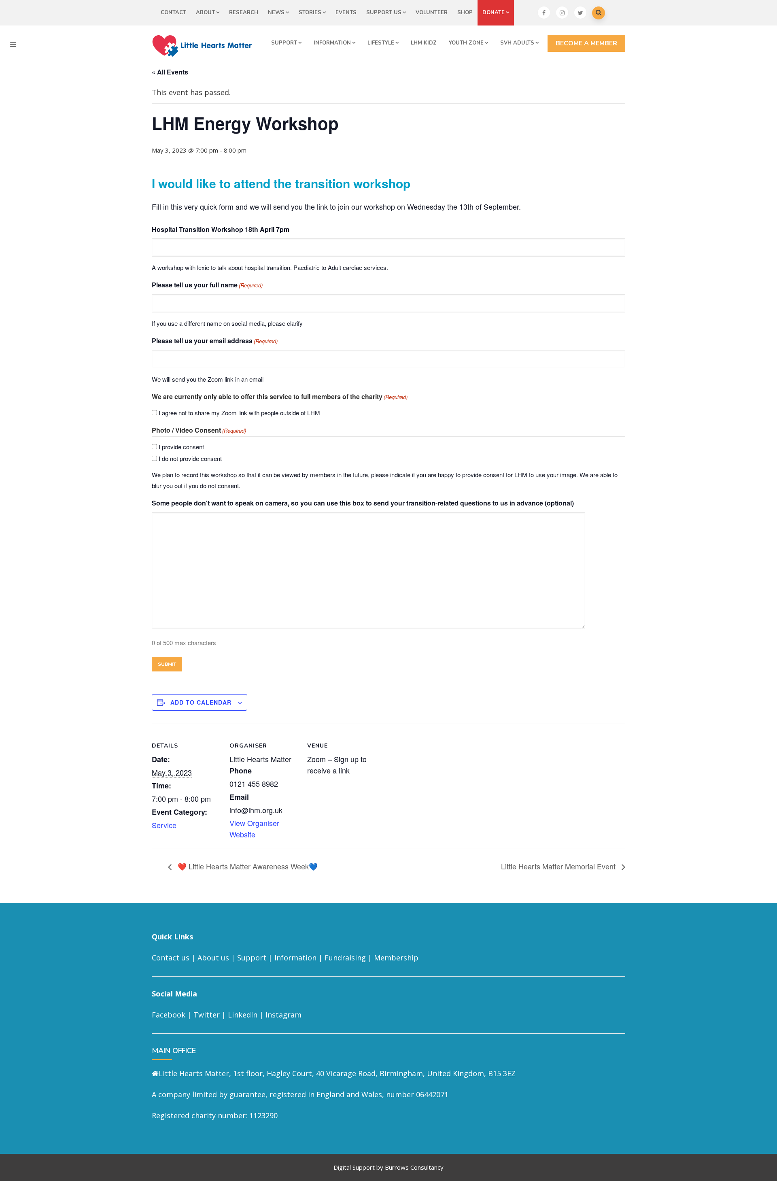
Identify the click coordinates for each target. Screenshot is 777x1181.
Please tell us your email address (215, 340)
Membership (396, 957)
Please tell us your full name (207, 284)
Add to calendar (200, 702)
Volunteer (432, 12)
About (205, 12)
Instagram (283, 1015)
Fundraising (345, 957)
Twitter (206, 1015)
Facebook (168, 1015)
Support (284, 43)
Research (243, 12)
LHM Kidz (424, 43)
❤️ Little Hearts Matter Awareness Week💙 (247, 866)
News (276, 12)
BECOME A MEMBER (586, 43)
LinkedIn (242, 1015)
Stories (310, 12)
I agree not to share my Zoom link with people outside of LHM (239, 412)
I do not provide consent (190, 458)
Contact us (170, 957)
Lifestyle (380, 43)
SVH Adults (517, 43)
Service (164, 825)
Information (332, 43)
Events (346, 12)
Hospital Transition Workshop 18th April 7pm (220, 229)
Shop (465, 12)
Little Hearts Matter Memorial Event (559, 866)
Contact (173, 12)
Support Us (383, 12)
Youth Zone (466, 43)
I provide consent (181, 446)
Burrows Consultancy (414, 1167)
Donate (493, 12)
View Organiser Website (254, 828)
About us (213, 957)
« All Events (170, 71)
